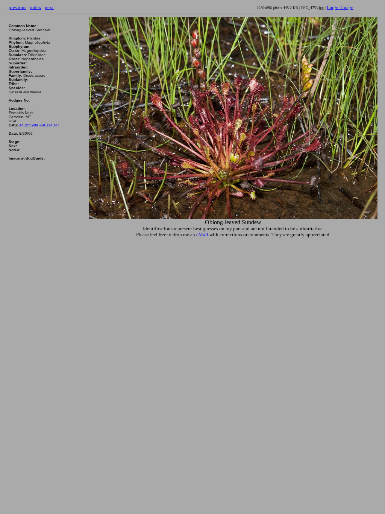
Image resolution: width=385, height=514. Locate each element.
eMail (202, 234)
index (35, 7)
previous (17, 7)
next (49, 7)
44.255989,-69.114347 (39, 125)
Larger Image (340, 7)
